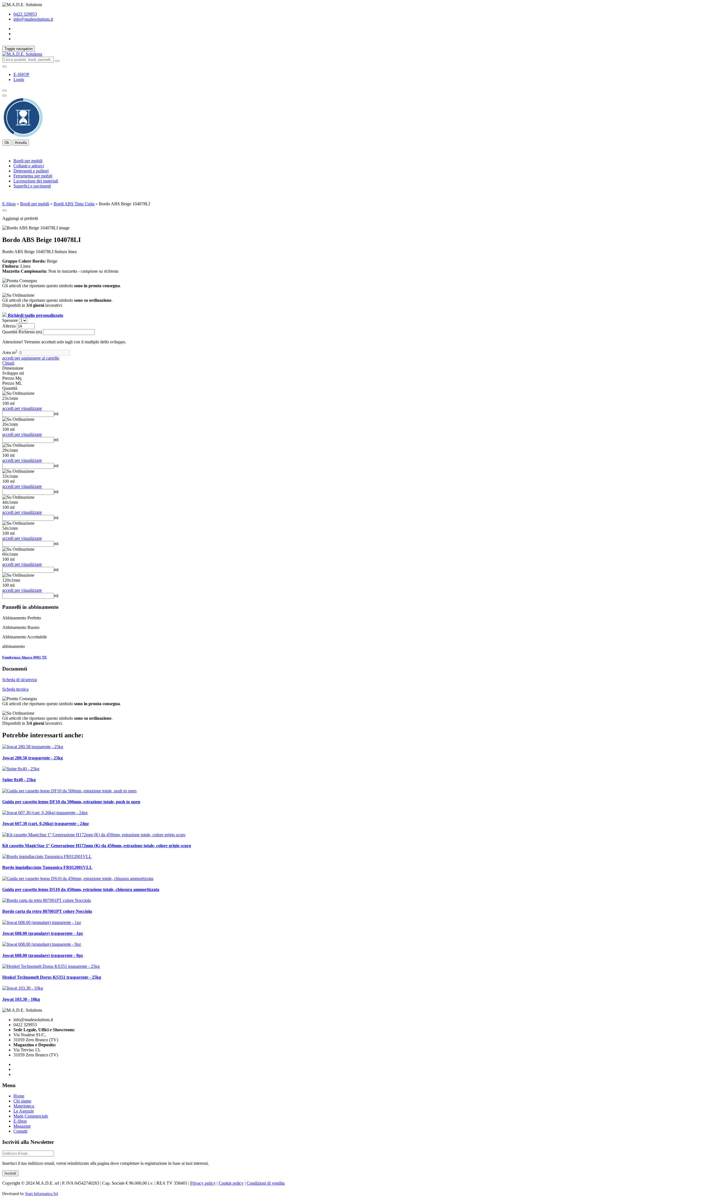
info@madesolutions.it (33, 19)
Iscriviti (10, 1173)
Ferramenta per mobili (32, 176)
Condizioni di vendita (266, 1183)
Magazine (22, 1126)
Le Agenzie (23, 1111)
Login (18, 79)
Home (18, 1096)
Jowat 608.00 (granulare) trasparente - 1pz (42, 933)
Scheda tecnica (15, 689)
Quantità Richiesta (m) (22, 331)
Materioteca (23, 1106)
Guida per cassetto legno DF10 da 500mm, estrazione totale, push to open (71, 801)
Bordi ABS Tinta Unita (74, 203)
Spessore (10, 320)
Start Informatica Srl (41, 1193)
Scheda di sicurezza (19, 679)
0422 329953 (25, 14)
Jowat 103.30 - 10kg (21, 999)
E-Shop (9, 203)
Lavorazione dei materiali (35, 181)
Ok (6, 143)
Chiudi (8, 363)
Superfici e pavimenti (32, 186)
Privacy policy (203, 1183)
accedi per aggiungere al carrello (30, 358)
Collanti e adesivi (28, 165)
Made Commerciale (30, 1116)
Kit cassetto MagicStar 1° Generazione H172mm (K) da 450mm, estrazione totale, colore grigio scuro (96, 845)
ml (56, 413)
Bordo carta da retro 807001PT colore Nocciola (47, 911)
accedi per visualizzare (22, 408)
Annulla (21, 143)
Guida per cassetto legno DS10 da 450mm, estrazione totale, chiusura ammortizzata (80, 889)
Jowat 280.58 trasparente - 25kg (32, 757)
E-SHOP (21, 74)
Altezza (9, 326)
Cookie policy (231, 1183)
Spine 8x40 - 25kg (19, 779)
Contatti (20, 1131)
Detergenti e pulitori (31, 170)
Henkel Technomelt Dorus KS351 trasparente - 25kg (51, 977)
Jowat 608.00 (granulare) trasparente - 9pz (42, 955)
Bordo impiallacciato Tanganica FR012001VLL (47, 867)
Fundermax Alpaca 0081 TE (24, 657)
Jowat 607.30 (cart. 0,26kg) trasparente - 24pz (45, 823)
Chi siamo (22, 1101)
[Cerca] (57, 61)
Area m (9, 352)
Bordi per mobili (27, 160)
